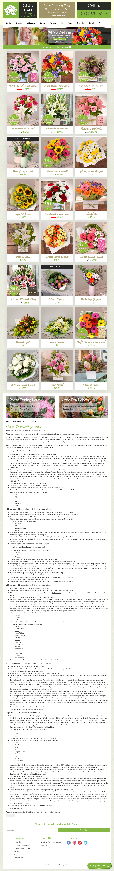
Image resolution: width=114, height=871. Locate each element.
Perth (71, 718)
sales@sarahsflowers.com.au (51, 842)
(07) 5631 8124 (94, 13)
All (99, 23)
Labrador (17, 626)
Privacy (16, 851)
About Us (17, 842)
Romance (53, 23)
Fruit (62, 23)
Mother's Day (56, 593)
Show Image (11, 816)
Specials (91, 23)
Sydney (76, 718)
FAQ (15, 854)
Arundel (17, 637)
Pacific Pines (19, 649)
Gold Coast (21, 421)
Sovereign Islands (20, 651)
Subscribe (84, 830)
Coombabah (18, 653)
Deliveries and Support (22, 848)
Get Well (42, 23)
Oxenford (18, 655)
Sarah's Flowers (11, 421)
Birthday (8, 23)
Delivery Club (19, 857)
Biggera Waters (19, 628)
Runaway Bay (19, 644)
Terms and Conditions (21, 845)
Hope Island (32, 421)
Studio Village (19, 633)
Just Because (31, 23)
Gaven (17, 631)
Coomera (17, 640)
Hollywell (18, 646)
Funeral (70, 23)
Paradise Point (19, 658)
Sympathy (19, 23)
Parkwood (18, 642)
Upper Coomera (20, 635)
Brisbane (66, 718)
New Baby (80, 23)
